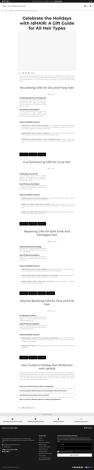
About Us (41, 440)
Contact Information (44, 447)
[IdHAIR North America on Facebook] (2, 1)
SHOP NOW (58, 1)
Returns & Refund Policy (45, 453)
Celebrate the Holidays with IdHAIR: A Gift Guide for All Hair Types (23, 10)
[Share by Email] (33, 73)
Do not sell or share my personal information (45, 458)
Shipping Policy (43, 451)
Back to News (47, 414)
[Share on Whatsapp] (31, 73)
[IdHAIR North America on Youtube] (7, 1)
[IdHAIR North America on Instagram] (5, 1)
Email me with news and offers (65, 451)
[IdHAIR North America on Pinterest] (4, 1)
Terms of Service (43, 449)
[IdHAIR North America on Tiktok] (9, 1)
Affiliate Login (42, 444)
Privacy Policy (42, 455)
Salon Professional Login (16, 6)
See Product (24, 154)
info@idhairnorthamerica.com (11, 444)
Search (41, 438)
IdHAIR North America (14, 467)
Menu (5, 6)
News (6, 10)
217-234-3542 (6, 447)
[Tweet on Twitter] (26, 73)
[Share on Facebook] (23, 73)
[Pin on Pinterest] (28, 73)
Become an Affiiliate (44, 442)
